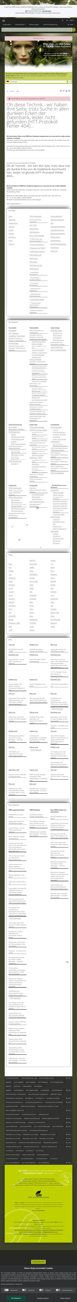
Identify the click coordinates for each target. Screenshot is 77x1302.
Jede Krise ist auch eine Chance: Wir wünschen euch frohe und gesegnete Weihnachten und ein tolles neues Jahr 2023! (59, 663)
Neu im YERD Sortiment (37, 235)
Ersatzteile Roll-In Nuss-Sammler (37, 433)
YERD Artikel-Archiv (36, 255)
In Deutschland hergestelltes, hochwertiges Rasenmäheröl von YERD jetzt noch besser (38, 739)
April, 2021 (33, 693)
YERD (27, 136)
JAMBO (32, 567)
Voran (52, 595)
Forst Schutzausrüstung (37, 502)
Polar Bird (12, 585)
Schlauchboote (55, 517)
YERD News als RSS (36, 265)
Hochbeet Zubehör (36, 357)
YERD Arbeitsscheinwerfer (17, 511)
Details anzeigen (65, 1298)
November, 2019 (56, 712)
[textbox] (36, 81)
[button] (62, 20)
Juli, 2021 (11, 693)
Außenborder (55, 490)
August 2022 (33, 679)
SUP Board (55, 534)
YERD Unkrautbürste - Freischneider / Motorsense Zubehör (59, 468)
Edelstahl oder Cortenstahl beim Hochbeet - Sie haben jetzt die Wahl (38, 790)
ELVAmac (54, 609)
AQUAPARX (12, 616)
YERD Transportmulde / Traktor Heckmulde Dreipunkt (16, 493)
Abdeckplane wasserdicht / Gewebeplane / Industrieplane (17, 515)
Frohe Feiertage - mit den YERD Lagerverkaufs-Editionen (16, 661)
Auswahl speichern (43, 1298)
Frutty (31, 571)
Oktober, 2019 (13, 731)
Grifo (52, 588)
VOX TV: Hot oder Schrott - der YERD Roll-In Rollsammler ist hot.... (59, 674)
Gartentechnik (31, 1171)
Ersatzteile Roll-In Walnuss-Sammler (38, 437)
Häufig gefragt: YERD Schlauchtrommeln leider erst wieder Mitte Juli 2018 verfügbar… (17, 791)
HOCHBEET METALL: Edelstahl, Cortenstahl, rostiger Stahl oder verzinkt (38, 337)
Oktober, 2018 (55, 747)
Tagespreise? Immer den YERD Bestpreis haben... (58, 650)
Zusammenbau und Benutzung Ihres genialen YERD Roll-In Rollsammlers (59, 764)
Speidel (53, 585)
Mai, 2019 (11, 747)
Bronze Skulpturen (57, 335)
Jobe (10, 574)
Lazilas (32, 626)
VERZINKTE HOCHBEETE (38, 350)
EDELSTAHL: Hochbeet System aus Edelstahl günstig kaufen (39, 367)
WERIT (32, 588)
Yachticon (12, 599)
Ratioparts (54, 574)
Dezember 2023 (13, 655)
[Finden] (73, 30)
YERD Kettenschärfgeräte (38, 494)
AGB (52, 223)
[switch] (6, 1290)
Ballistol (11, 619)
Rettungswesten (57, 540)
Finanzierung (54, 247)
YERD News (33, 262)
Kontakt (11, 230)
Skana (31, 585)
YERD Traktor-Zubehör (15, 497)
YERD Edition (34, 258)
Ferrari (32, 606)
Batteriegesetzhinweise (58, 233)
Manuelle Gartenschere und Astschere (38, 452)
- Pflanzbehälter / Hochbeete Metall (35, 279)
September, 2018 (14, 770)
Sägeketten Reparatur (37, 499)
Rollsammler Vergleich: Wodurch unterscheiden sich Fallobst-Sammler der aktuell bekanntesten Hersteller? (59, 739)
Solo (31, 592)
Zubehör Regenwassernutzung (18, 444)
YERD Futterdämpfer (15, 488)
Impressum (12, 237)
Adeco (53, 616)
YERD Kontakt (34, 228)
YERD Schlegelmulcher (16, 502)
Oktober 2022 (13, 679)
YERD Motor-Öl (55, 441)
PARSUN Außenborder (58, 492)
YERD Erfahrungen (57, 709)
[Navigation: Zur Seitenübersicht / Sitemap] (8, 91)
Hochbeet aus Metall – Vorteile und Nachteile (36, 650)
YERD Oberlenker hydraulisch (18, 508)
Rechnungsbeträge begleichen (35, 221)
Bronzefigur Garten (56, 330)
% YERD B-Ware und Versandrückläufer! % (36, 240)
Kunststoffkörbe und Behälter (39, 466)
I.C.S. (52, 564)
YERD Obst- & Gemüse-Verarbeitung (37, 475)
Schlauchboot (56, 519)
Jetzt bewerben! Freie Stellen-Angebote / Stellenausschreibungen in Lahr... (17, 687)
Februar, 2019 (34, 747)
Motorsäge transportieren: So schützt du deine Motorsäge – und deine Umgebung (17, 739)
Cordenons (33, 599)
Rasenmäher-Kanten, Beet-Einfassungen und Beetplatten (38, 418)
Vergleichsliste (13, 223)
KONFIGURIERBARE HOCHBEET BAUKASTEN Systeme (37, 362)
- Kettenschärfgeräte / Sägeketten (37, 311)
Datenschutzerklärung (57, 220)
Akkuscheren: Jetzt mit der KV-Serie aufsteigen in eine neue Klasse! (59, 719)
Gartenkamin (12, 330)
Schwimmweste (56, 536)
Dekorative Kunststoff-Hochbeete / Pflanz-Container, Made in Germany (39, 390)
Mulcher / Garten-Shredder (59, 439)
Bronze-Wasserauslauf (58, 340)
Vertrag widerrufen (56, 216)
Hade (10, 564)
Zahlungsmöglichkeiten (58, 227)
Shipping (11, 227)
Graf (52, 606)
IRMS (10, 626)
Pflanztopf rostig (36, 397)
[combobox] (36, 81)
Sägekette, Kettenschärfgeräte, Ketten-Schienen (38, 490)
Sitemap (11, 233)
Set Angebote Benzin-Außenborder (58, 498)
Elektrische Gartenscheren (59, 432)
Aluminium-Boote (57, 526)
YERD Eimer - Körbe (36, 457)
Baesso (32, 612)
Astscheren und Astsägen (38, 455)
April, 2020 (12, 712)
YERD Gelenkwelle (15, 500)
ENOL (31, 602)
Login (10, 216)
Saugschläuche (14, 463)
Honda (53, 626)
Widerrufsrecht (55, 237)
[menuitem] (8, 24)
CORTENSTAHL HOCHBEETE (39, 341)
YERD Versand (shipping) (38, 1220)
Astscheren (55, 430)
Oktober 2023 (34, 655)
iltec (10, 567)
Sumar (11, 595)
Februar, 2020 (34, 712)
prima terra (12, 606)
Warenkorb (12, 220)
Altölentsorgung (55, 240)
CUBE (10, 630)
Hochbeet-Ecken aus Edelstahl (39, 381)
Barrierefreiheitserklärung (58, 244)
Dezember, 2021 (55, 679)
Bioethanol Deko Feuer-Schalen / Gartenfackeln (16, 339)
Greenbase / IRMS (14, 623)
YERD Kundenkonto (36, 216)
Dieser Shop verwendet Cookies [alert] (38, 1268)
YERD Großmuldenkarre (37, 427)
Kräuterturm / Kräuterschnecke (39, 352)
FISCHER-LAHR (55, 619)
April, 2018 (33, 784)
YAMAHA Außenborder (58, 495)
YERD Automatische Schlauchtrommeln (15, 451)
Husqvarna (12, 578)
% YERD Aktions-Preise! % (37, 251)
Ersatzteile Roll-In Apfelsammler (39, 440)
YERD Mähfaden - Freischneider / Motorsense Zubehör (59, 455)
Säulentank (13, 441)
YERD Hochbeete (34, 810)
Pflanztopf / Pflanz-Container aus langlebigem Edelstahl (39, 394)
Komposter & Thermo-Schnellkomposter (36, 408)
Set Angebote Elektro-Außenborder (58, 511)
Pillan (52, 571)
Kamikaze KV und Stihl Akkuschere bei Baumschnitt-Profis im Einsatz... (36, 720)
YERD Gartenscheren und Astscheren (37, 444)
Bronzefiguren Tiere (57, 333)
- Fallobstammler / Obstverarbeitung (35, 295)
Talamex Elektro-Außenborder (60, 508)
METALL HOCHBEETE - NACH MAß (39, 347)
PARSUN (53, 581)
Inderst (53, 578)
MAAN (52, 567)
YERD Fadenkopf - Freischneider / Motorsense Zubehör (59, 461)
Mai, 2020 (54, 693)
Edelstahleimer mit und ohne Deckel (38, 461)
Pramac (32, 630)
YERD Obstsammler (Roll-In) (38, 430)
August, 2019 (34, 731)
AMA (10, 612)
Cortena (53, 560)
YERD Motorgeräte (56, 427)
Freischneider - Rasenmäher (59, 434)
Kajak (54, 524)
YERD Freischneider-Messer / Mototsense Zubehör (59, 449)
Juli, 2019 (53, 731)
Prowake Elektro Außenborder (60, 503)
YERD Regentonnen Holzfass (18, 437)
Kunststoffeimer (35, 464)
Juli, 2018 (53, 770)
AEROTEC (33, 560)
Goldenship (33, 595)
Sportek (11, 592)
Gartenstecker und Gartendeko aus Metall (58, 343)
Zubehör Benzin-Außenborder (60, 501)
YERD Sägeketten (36, 497)
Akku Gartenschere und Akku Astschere (39, 448)
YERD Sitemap (34, 269)
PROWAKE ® (34, 574)
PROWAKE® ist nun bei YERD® (16, 650)
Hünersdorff (33, 564)
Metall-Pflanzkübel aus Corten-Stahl (37, 331)
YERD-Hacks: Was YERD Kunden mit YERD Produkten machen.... (17, 719)
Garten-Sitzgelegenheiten (58, 350)
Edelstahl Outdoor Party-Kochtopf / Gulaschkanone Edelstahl (17, 348)
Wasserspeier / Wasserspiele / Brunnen (16, 428)
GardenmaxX (34, 619)
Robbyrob (54, 623)
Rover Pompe (34, 581)
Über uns (11, 244)
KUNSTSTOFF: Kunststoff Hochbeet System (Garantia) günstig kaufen (38, 372)
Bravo (31, 616)
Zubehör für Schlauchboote (59, 528)
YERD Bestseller (35, 232)
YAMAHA (11, 602)
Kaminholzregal (13, 343)
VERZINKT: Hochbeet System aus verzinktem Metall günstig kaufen (39, 377)
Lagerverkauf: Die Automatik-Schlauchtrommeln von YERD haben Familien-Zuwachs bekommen (17, 701)
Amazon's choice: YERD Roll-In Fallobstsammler (17, 775)
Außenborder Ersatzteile (58, 514)
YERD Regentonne (14, 432)
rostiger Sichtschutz (57, 347)
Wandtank (13, 434)
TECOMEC (33, 623)
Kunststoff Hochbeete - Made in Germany (37, 403)
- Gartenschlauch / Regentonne (35, 289)
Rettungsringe (56, 543)
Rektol (10, 581)
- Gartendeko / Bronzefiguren (34, 284)
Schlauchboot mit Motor (59, 521)
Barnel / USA (55, 612)
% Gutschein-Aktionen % (37, 244)
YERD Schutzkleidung (57, 473)
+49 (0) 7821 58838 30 (65, 7)
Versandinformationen (57, 230)
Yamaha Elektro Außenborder (60, 506)
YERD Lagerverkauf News (16, 810)
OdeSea (11, 571)
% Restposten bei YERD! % (38, 248)
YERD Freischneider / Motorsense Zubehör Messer (60, 445)
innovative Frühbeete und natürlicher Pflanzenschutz (38, 412)
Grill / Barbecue (13, 333)
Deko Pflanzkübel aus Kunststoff (39, 400)
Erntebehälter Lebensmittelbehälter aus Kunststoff (38, 470)
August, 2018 (34, 770)
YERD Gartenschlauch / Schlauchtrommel (16, 447)
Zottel (52, 602)
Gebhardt (53, 592)
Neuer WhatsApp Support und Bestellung (38, 660)
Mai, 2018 (11, 784)
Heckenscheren (56, 437)
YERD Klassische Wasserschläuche (15, 458)
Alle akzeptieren (16, 1298)
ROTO (10, 609)
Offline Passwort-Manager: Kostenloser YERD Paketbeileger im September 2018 (38, 777)
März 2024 (54, 644)
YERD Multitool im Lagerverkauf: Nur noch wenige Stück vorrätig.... (16, 754)
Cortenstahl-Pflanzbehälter (38, 355)
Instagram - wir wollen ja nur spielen (59, 726)
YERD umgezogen (36, 750)
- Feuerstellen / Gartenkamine (34, 273)
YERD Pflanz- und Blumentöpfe (35, 384)
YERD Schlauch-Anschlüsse (17, 454)
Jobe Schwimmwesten (58, 538)
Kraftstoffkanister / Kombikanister (35, 505)
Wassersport (54, 531)
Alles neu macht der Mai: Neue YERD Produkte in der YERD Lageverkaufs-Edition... (38, 700)
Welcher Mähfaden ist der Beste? (38, 685)
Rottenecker (54, 599)
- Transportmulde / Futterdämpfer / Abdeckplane (36, 305)
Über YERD (33, 225)
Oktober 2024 (34, 644)
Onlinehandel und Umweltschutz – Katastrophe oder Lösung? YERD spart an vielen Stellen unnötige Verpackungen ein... (59, 702)
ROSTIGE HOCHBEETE (37, 344)
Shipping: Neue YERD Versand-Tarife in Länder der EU (59, 776)
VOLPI (10, 588)
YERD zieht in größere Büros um (59, 685)
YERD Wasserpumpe (15, 461)
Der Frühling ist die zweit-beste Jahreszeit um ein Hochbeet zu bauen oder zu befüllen (59, 755)
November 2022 (56, 655)
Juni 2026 (12, 644)
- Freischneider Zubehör (37, 299)
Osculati (32, 578)
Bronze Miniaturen (57, 337)
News (10, 240)
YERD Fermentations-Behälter (36, 480)
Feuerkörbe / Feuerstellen (17, 336)
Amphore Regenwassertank (17, 439)
